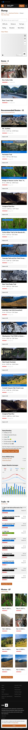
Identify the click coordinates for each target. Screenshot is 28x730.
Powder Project (17, 694)
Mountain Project (18, 685)
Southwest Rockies (13, 13)
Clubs (3, 692)
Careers (3, 718)
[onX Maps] (5, 706)
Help (3, 687)
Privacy (21, 728)
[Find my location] (25, 38)
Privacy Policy (15, 722)
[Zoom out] (25, 44)
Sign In (22, 5)
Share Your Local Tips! (10, 451)
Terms (17, 728)
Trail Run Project (17, 692)
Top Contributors (5, 694)
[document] (14, 724)
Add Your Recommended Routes (8, 112)
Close (14, 725)
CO (6, 13)
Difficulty (4, 24)
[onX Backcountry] (5, 2)
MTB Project (17, 687)
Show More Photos (7, 677)
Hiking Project (17, 689)
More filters (21, 28)
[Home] (8, 6)
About (3, 685)
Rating (4, 28)
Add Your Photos (4, 591)
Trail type (21, 24)
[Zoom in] (25, 41)
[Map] (14, 45)
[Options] (24, 54)
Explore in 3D (5, 136)
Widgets (3, 689)
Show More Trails (6, 584)
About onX (4, 716)
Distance (13, 24)
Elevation (12, 28)
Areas (2, 13)
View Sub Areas (5, 14)
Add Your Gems (4, 63)
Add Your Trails (4, 503)
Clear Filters (4, 31)
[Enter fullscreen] (25, 36)
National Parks (17, 696)
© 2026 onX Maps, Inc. (10, 728)
